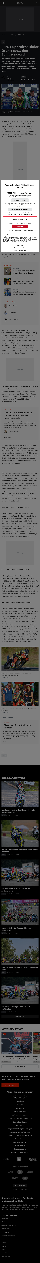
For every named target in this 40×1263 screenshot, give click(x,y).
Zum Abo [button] (20, 226)
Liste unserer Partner (9, 241)
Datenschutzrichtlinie (20, 248)
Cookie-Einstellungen (20, 250)
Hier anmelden (29, 230)
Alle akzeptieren (20, 200)
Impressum (20, 245)
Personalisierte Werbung (20, 209)
